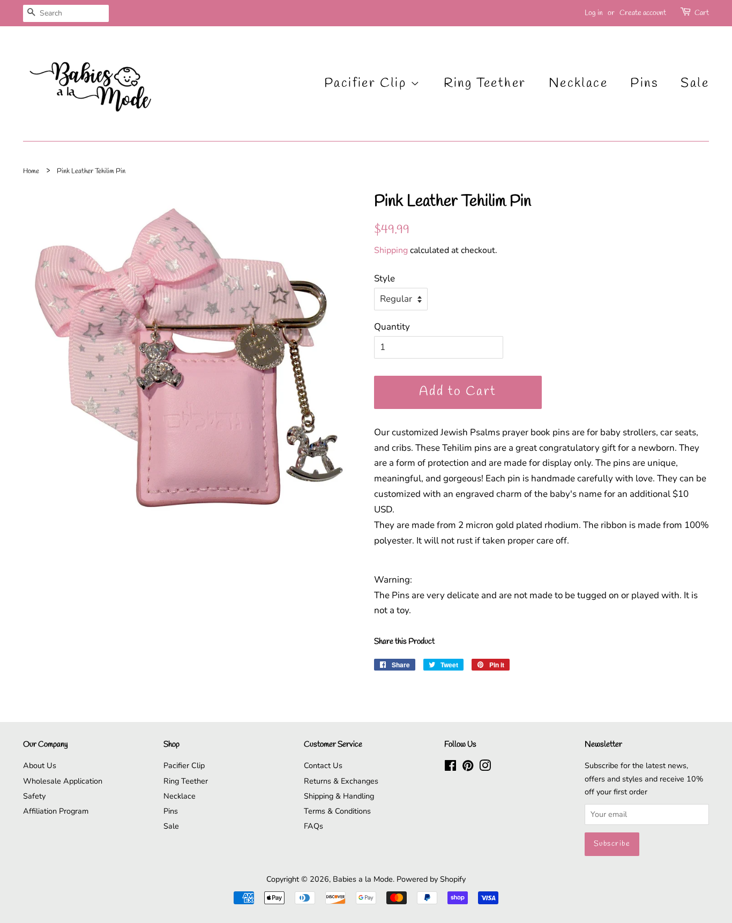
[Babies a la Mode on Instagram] (485, 767)
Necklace (578, 83)
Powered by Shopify (431, 879)
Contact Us (323, 765)
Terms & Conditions (337, 811)
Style (384, 278)
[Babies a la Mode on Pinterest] (468, 767)
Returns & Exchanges (341, 781)
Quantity (392, 327)
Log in (594, 13)
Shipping (391, 250)
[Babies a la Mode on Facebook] (450, 767)
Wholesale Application (62, 781)
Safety (34, 796)
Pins (644, 83)
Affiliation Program (55, 811)
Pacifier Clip (367, 83)
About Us (39, 765)
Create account (642, 13)
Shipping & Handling (339, 796)
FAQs (313, 826)
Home (31, 171)
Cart (701, 13)
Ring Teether (485, 83)
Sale (695, 83)
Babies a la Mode (363, 879)
